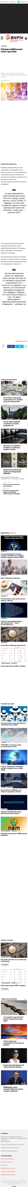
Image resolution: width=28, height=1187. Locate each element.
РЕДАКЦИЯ (16, 1147)
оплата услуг (6, 479)
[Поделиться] (11, 346)
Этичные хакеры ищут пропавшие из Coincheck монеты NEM (13, 724)
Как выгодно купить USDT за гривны (13, 666)
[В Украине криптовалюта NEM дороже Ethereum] (14, 824)
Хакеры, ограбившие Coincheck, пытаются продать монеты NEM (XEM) (12, 768)
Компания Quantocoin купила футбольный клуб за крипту (11, 812)
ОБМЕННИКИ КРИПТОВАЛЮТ (8, 1174)
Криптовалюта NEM (12, 477)
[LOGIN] (26, 38)
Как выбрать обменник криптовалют (13, 645)
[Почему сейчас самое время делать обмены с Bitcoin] (14, 587)
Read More (5, 964)
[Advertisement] (14, 18)
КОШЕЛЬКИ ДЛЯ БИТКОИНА (8, 1171)
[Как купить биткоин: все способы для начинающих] (14, 950)
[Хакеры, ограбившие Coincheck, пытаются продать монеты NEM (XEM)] (14, 757)
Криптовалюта (6, 663)
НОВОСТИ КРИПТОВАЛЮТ (7, 1159)
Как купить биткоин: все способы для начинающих (13, 960)
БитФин (24, 341)
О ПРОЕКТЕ (4, 1147)
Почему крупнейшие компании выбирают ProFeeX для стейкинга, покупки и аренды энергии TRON (12, 555)
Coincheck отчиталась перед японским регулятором (11, 746)
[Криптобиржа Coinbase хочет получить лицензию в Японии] (14, 780)
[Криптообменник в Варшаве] (14, 567)
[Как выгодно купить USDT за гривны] (14, 654)
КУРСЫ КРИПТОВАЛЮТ (7, 1162)
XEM (3, 477)
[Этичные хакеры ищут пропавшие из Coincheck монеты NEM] (14, 713)
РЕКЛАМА (10, 1147)
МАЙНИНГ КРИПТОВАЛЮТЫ (8, 1168)
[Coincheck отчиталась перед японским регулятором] (14, 735)
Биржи (3, 787)
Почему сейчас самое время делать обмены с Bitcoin (13, 600)
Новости (13, 533)
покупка (15, 479)
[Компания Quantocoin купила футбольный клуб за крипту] (14, 802)
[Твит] (20, 346)
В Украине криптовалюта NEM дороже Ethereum (14, 834)
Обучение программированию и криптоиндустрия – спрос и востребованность (11, 623)
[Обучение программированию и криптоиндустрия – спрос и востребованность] (14, 610)
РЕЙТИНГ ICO (4, 1165)
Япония (21, 479)
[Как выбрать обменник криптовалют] (14, 634)
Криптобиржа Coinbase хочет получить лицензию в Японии (11, 791)
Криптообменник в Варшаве (10, 578)
